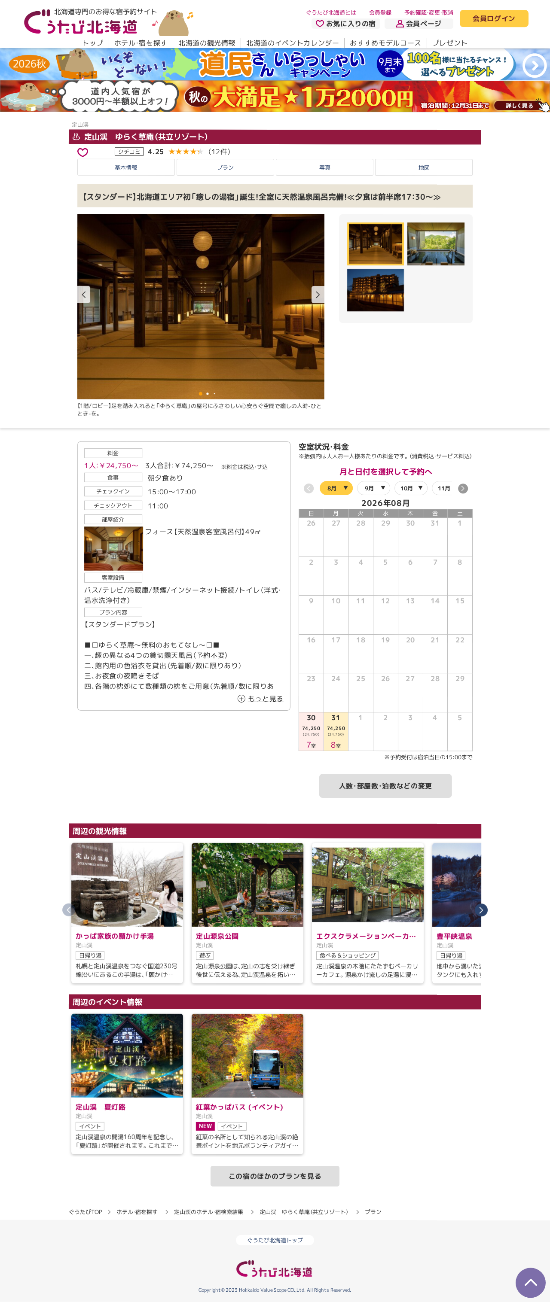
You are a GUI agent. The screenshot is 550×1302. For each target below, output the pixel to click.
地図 (424, 167)
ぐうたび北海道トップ (275, 1240)
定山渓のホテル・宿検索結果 (208, 1212)
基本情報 (126, 167)
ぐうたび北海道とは (331, 12)
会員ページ (424, 23)
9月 (369, 488)
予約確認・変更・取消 (428, 12)
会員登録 (380, 12)
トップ (93, 43)
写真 (324, 167)
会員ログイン (494, 19)
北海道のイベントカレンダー (292, 43)
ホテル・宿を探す (141, 43)
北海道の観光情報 (206, 43)
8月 (331, 488)
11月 (444, 488)
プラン (225, 167)
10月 (406, 488)
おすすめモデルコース (385, 43)
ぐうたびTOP (85, 1211)
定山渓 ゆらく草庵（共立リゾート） (145, 136)
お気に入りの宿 (351, 23)
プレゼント (450, 43)
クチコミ (129, 151)
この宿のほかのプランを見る (275, 1176)
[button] (318, 295)
